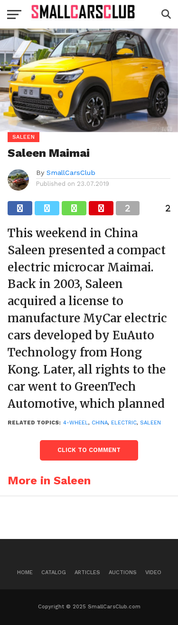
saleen (150, 423)
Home (25, 572)
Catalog (53, 572)
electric (124, 423)
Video (153, 572)
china (100, 423)
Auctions (123, 572)
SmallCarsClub (71, 172)
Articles (87, 572)
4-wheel (75, 423)
